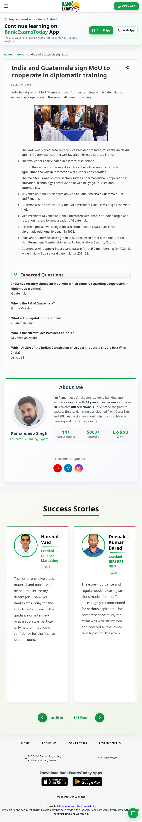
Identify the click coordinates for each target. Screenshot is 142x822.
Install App (104, 30)
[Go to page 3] (61, 718)
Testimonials (110, 743)
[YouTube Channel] (57, 468)
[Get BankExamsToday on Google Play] (87, 781)
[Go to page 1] (42, 717)
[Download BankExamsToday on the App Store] (55, 781)
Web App (129, 30)
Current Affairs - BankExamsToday (78, 806)
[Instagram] (79, 468)
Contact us (77, 743)
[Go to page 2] (57, 717)
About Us (49, 743)
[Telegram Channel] (68, 468)
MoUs (20, 54)
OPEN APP (128, 6)
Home (8, 54)
